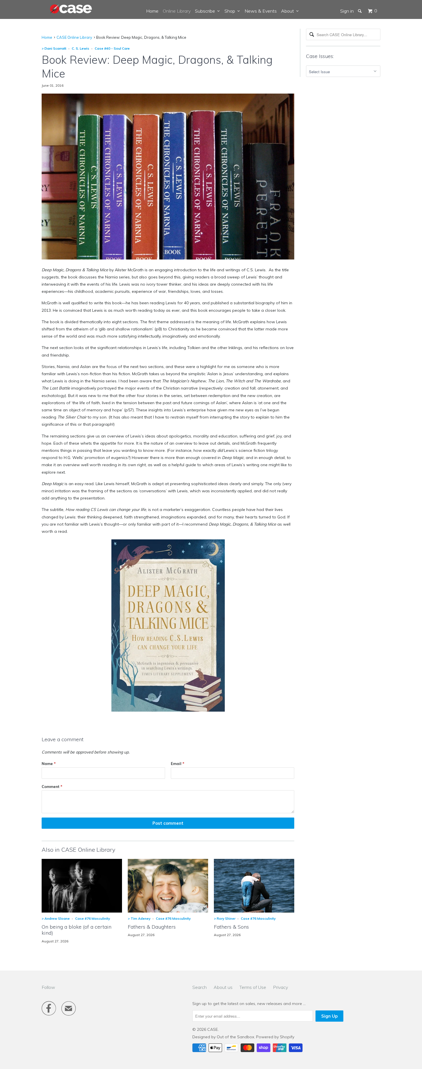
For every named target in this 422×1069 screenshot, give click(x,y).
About (288, 11)
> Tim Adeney (139, 918)
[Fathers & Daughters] (168, 911)
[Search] (360, 11)
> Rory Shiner (224, 918)
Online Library (177, 11)
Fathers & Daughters (152, 926)
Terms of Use (252, 987)
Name (49, 763)
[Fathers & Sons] (254, 911)
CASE (212, 1029)
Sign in (347, 11)
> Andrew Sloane (56, 918)
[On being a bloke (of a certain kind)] (82, 911)
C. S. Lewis (80, 48)
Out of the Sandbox (235, 1036)
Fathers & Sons (231, 926)
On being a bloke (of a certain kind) (76, 929)
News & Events (261, 11)
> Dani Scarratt (54, 48)
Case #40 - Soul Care (112, 48)
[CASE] (71, 9)
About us (223, 987)
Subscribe (206, 11)
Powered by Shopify (275, 1036)
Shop (230, 11)
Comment (52, 786)
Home (152, 11)
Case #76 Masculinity (92, 918)
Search (199, 987)
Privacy (280, 987)
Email (177, 763)
